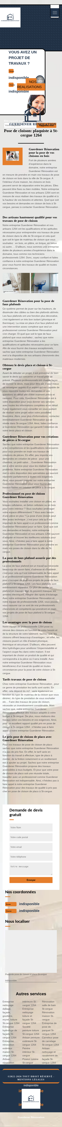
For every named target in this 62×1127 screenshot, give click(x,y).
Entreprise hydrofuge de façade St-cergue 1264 (10, 1032)
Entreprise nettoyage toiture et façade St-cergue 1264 (29, 1016)
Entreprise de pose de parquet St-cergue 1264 (49, 1028)
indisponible (29, 904)
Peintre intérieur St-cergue (28, 1052)
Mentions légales (31, 1079)
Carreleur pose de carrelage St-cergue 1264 (50, 1041)
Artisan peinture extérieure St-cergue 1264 (31, 1041)
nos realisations (29, 84)
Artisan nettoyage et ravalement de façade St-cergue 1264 (50, 1055)
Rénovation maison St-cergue (48, 1016)
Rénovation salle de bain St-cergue (49, 1005)
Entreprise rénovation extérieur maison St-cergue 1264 (9, 1048)
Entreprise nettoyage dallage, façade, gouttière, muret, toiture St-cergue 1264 (11, 1012)
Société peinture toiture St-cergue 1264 (30, 1030)
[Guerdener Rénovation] (10, 26)
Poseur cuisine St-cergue (30, 1061)
